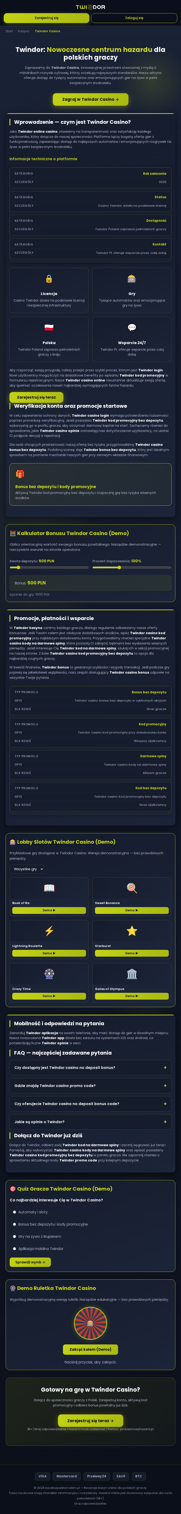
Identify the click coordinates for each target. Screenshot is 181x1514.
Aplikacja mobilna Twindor (40, 1248)
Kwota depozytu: (32, 561)
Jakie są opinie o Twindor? (39, 1121)
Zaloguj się (134, 18)
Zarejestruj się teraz (36, 397)
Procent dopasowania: (116, 561)
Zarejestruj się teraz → (90, 1421)
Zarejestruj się (46, 18)
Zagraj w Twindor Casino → (90, 99)
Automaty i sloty (33, 1212)
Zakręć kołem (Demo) (90, 1349)
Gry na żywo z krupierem (39, 1236)
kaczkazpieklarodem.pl (62, 1488)
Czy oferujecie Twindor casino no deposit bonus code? (66, 1103)
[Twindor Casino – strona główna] (90, 7)
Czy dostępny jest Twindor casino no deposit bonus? (64, 1067)
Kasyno (23, 31)
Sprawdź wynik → (30, 1262)
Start (9, 31)
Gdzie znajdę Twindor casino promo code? (55, 1085)
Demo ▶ (49, 910)
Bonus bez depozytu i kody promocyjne (53, 1224)
